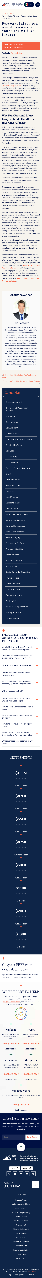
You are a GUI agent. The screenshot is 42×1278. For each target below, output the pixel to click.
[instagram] (33, 1173)
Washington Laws (14, 595)
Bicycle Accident (14, 402)
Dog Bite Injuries (21, 1254)
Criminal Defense (14, 445)
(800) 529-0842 (11, 1043)
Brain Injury (11, 416)
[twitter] (9, 1173)
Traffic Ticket (12, 578)
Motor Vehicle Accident (17, 514)
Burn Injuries (12, 422)
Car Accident (12, 428)
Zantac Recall (12, 618)
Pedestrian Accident (15, 531)
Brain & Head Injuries (21, 1250)
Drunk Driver (21, 1237)
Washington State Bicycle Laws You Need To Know (21, 381)
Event (8, 474)
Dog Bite (10, 451)
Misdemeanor (12, 508)
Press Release (12, 554)
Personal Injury (16, 53)
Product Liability (14, 560)
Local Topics (12, 497)
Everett (13, 1168)
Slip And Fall (11, 566)
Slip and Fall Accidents (21, 1242)
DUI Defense (12, 462)
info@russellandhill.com (11, 1002)
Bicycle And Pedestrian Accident (17, 409)
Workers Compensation (17, 606)
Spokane (25, 1168)
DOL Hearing (12, 456)
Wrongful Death (13, 612)
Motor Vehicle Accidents (21, 1204)
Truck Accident (13, 583)
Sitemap (31, 1275)
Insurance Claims (14, 485)
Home (4, 13)
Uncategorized (13, 589)
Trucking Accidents (21, 1221)
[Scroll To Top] (21, 1152)
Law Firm (10, 491)
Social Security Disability (18, 572)
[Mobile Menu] (37, 4)
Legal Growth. (31, 1271)
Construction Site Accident (19, 439)
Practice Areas (21, 1200)
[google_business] (21, 1173)
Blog (10, 13)
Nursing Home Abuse (15, 526)
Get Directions (11, 1048)
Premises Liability (14, 549)
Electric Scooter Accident (18, 468)
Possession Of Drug (15, 543)
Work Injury (11, 601)
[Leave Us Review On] (21, 1013)
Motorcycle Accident (16, 520)
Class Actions (12, 433)
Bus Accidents (21, 1258)
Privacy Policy (19, 1275)
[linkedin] (15, 1173)
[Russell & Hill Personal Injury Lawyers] (21, 1158)
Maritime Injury (13, 503)
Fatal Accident (13, 479)
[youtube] (27, 1173)
